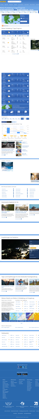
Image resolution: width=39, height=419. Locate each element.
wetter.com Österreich (6, 387)
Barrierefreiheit (20, 413)
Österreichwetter (29, 384)
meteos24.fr (4, 394)
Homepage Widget (5, 389)
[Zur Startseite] (3, 1)
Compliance (15, 413)
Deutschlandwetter (29, 382)
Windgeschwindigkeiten (14, 382)
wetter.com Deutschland (6, 384)
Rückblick (31, 9)
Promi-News (28, 390)
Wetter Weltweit (29, 388)
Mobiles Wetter (22, 379)
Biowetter (36, 381)
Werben (4, 388)
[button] (15, 32)
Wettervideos (29, 379)
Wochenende (11, 9)
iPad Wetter (20, 382)
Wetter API (4, 390)
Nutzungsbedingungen (27, 413)
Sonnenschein (12, 384)
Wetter (4, 379)
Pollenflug (26, 9)
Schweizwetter (29, 383)
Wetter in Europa (29, 387)
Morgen (4, 9)
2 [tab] (22, 323)
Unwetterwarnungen (5, 383)
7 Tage (15, 9)
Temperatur (12, 383)
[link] (2, 5)
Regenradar (22, 9)
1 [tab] (21, 323)
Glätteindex (36, 382)
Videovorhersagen (5, 381)
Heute (1, 9)
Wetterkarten (13, 379)
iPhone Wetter (21, 381)
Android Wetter (21, 383)
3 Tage (7, 9)
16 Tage (18, 9)
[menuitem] (2, 5)
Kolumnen (4, 382)
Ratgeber (37, 379)
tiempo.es (4, 393)
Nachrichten (28, 381)
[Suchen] (20, 1)
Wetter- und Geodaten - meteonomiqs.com (6, 392)
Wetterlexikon (29, 389)
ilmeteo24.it (4, 395)
